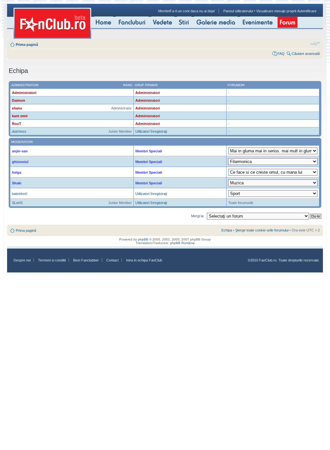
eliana (17, 108)
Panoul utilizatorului (238, 11)
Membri (164, 11)
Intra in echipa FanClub (144, 260)
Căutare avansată (306, 54)
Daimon (18, 100)
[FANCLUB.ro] (52, 23)
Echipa (226, 230)
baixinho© (19, 194)
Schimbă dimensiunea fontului (315, 43)
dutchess (19, 131)
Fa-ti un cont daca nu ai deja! (192, 11)
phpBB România (182, 243)
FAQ (281, 54)
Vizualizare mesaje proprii (276, 11)
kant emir (20, 116)
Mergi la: (197, 216)
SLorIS (17, 203)
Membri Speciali (148, 151)
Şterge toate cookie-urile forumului (261, 230)
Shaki (16, 183)
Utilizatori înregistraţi (151, 131)
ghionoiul (20, 162)
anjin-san (20, 151)
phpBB (143, 239)
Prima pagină (27, 44)
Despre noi (22, 260)
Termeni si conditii (52, 260)
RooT (16, 124)
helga (16, 172)
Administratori (24, 93)
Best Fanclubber (86, 260)
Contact (112, 260)
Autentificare (306, 11)
